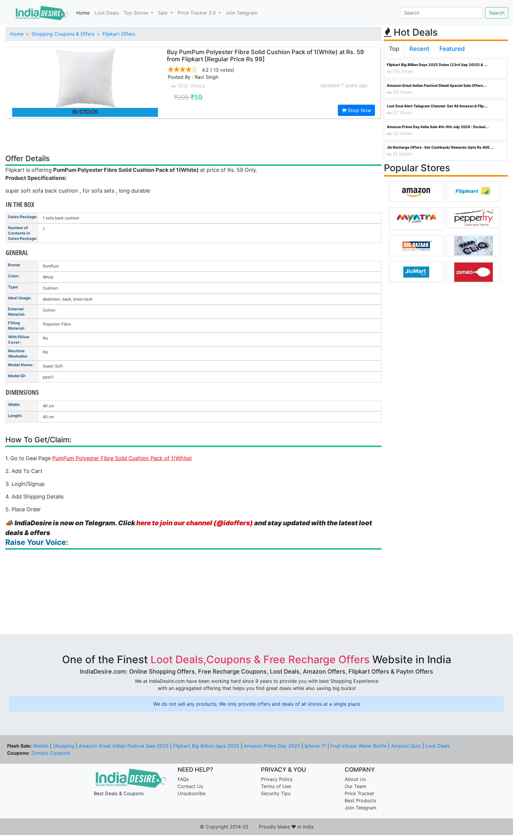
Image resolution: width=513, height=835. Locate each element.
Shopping (63, 746)
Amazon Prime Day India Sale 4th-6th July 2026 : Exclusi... (438, 127)
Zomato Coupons (50, 753)
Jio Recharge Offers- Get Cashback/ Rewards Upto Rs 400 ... (440, 147)
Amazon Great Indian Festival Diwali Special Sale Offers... (437, 85)
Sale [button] (163, 13)
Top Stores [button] (137, 13)
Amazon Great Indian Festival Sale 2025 (124, 746)
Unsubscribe (191, 793)
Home (83, 13)
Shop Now (358, 110)
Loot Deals (106, 13)
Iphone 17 (315, 746)
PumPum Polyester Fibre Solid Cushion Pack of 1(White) (122, 458)
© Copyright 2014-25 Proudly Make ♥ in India (257, 827)
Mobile (40, 746)
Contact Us (190, 786)
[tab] (394, 50)
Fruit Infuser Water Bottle (358, 746)
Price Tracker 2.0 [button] (197, 13)
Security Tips (275, 793)
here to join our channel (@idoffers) (194, 523)
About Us (355, 779)
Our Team (355, 786)
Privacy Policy (277, 779)
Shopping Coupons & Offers (62, 34)
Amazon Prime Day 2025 (272, 746)
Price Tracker (359, 793)
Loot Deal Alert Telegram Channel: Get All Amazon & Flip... (437, 106)
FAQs (183, 779)
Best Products (360, 800)
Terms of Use (276, 786)
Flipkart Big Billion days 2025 (206, 746)
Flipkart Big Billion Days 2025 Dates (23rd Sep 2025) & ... (437, 64)
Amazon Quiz (406, 746)
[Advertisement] (194, 135)
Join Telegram (241, 13)
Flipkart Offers (118, 34)
